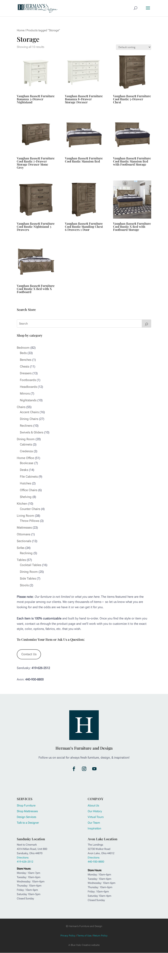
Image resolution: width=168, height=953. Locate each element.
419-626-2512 (25, 861)
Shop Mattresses (27, 811)
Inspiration (94, 828)
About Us (93, 805)
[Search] (146, 323)
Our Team (94, 822)
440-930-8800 (96, 861)
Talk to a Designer (28, 822)
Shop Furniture (26, 805)
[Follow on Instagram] (84, 769)
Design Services (26, 817)
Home (20, 30)
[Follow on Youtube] (94, 769)
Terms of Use (84, 935)
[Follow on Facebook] (73, 769)
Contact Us (28, 654)
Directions (22, 857)
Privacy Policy (67, 935)
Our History (95, 811)
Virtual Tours (96, 817)
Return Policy (100, 935)
